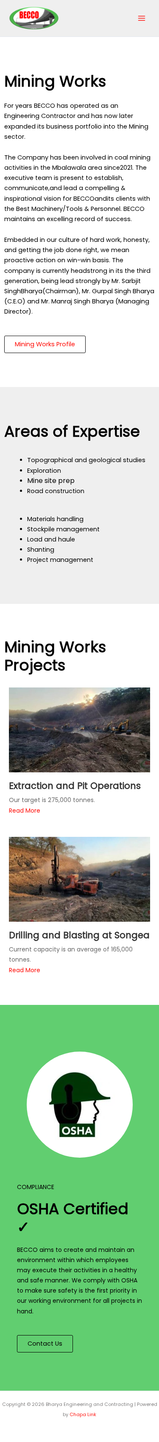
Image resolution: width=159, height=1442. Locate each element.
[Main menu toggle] (142, 18)
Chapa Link (83, 1414)
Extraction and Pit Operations (75, 786)
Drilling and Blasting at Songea (79, 935)
